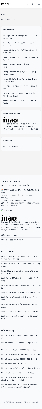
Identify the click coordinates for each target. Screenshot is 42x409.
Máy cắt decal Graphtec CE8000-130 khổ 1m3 (19, 359)
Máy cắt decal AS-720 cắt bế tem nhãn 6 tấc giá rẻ (20, 368)
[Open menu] (39, 4)
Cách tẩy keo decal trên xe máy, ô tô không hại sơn (20, 292)
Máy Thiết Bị (7, 330)
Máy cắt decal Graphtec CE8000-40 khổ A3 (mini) (20, 354)
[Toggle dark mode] (33, 4)
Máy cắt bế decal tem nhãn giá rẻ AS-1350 (17, 373)
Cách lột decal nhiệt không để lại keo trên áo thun (20, 311)
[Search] (27, 4)
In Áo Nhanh (8, 29)
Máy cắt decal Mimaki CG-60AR (13, 364)
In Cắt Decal (7, 252)
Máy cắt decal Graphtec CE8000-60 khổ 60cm (19, 350)
